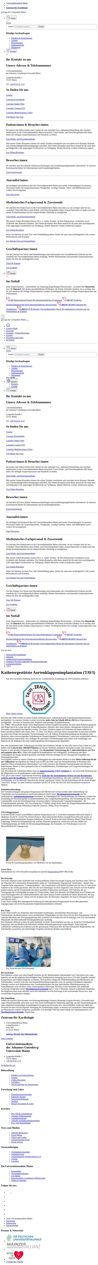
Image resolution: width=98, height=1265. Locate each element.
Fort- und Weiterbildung (21, 1123)
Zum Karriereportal (14, 172)
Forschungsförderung (19, 1099)
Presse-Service (17, 1142)
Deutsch (14, 384)
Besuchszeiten (17, 43)
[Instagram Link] (8, 1205)
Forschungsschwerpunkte (21, 1094)
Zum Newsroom (12, 194)
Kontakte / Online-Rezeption (17, 333)
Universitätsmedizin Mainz (17, 3)
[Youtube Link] (8, 1201)
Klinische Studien (18, 1097)
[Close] (7, 21)
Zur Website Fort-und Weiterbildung (20, 241)
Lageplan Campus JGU (15, 108)
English (14, 386)
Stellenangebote (17, 45)
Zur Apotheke (11, 268)
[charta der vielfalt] (14, 1262)
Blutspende (15, 47)
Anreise (9, 95)
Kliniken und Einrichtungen (22, 1075)
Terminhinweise (17, 1154)
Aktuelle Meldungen (19, 1133)
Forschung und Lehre (14, 338)
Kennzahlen (16, 1171)
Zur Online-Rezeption (15, 152)
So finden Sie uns (8, 1065)
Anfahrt (14, 40)
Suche (8, 23)
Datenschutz (11, 1223)
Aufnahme (15, 1082)
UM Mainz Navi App (14, 117)
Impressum (10, 1221)
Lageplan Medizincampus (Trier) (19, 113)
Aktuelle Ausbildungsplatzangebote (25, 1121)
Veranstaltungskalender (20, 1152)
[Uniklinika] (24, 1241)
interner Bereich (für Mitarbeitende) (22, 1034)
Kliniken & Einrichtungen (21, 38)
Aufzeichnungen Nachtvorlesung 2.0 (26, 1156)
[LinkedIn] (8, 1197)
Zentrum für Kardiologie (17, 8)
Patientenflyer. (53, 872)
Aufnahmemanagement (23, 796)
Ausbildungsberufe (19, 1118)
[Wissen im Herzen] (15, 1259)
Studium (14, 1101)
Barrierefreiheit (12, 1225)
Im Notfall (10, 340)
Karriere (9, 335)
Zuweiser (10, 331)
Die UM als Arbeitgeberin (21, 1114)
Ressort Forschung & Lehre (22, 1104)
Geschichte (15, 1176)
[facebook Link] (8, 1210)
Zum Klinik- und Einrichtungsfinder (20, 139)
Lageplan (15, 1161)
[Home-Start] (8, 326)
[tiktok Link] (8, 1214)
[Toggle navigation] (28, 320)
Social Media (16, 1135)
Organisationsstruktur (19, 1173)
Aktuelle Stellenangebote (21, 1116)
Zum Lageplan (7, 1038)
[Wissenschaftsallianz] (24, 1250)
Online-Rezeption (18, 1080)
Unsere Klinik (11, 328)
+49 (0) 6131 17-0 (17, 84)
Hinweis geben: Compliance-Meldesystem (28, 1178)
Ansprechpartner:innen (20, 1140)
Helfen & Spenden (18, 1180)
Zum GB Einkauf (13, 263)
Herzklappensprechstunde (12, 1012)
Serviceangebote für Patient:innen (24, 1084)
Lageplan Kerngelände (15, 99)
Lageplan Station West (15, 104)
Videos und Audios (19, 1137)
